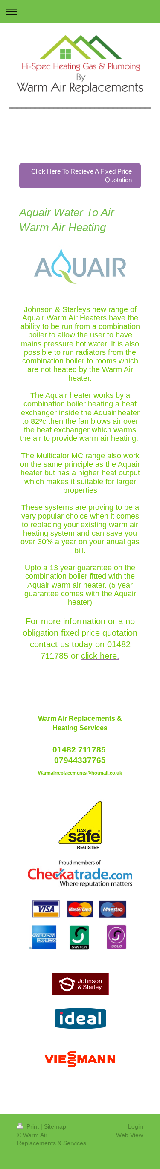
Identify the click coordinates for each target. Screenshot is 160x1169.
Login (135, 1126)
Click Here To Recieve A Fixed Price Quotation (81, 175)
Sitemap (55, 1126)
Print (33, 1126)
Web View (129, 1135)
